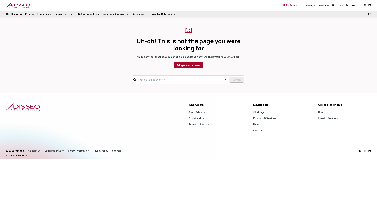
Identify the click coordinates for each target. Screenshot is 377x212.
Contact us (323, 5)
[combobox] (355, 5)
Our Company (14, 14)
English (352, 5)
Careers (310, 5)
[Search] (369, 14)
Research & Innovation (115, 14)
